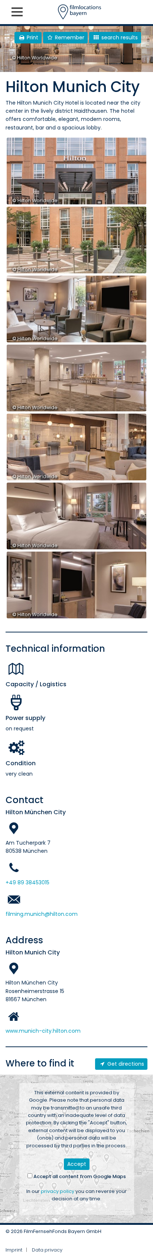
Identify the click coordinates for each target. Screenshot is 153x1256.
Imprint (14, 1249)
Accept (76, 1164)
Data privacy (47, 1249)
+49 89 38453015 (27, 882)
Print (31, 37)
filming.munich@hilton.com (42, 914)
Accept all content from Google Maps (79, 1176)
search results (119, 37)
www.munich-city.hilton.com (43, 1031)
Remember (68, 37)
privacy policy (57, 1191)
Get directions (125, 1064)
